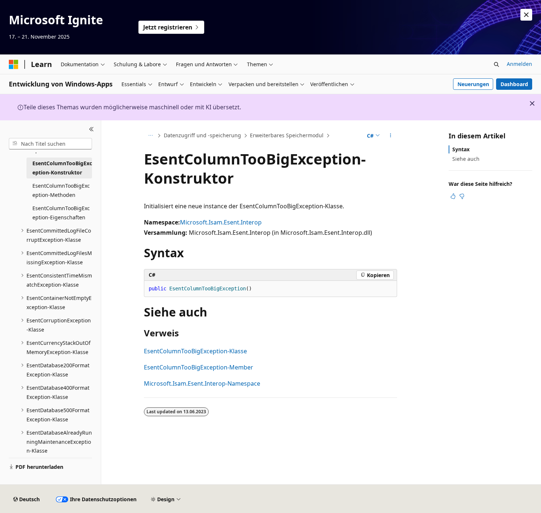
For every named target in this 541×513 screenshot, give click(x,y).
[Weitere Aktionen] (390, 136)
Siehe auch (466, 158)
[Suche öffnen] (496, 64)
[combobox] (50, 143)
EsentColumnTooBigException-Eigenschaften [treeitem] (61, 213)
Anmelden (519, 63)
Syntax (461, 149)
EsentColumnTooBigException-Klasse (195, 351)
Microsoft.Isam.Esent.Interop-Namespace (202, 383)
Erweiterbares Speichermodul (286, 135)
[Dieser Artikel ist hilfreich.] (453, 196)
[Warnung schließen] (526, 15)
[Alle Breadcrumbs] (150, 136)
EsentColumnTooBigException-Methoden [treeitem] (61, 190)
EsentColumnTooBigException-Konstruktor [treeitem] (62, 168)
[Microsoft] (13, 64)
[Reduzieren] (91, 129)
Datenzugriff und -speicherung (202, 135)
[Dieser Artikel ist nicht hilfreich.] (461, 196)
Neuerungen (473, 84)
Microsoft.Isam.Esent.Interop (221, 222)
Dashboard (514, 84)
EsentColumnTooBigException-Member (198, 367)
